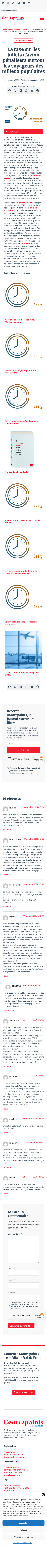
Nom (10, 1268)
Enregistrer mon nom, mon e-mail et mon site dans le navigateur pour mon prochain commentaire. (24, 1305)
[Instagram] (8, 2)
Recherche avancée (9, 11)
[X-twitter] (13, 2)
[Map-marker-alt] (29, 2)
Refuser (23, 1530)
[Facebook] (2, 2)
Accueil (5, 30)
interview (25, 244)
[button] (43, 1495)
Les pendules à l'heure (18, 30)
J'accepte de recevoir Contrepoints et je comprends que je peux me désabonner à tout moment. (25, 770)
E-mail (11, 1280)
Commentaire (15, 1234)
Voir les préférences (23, 1537)
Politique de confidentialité (22, 1543)
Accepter (23, 1523)
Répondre (7, 829)
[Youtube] (23, 2)
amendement (25, 203)
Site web (12, 1293)
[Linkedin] (18, 2)
